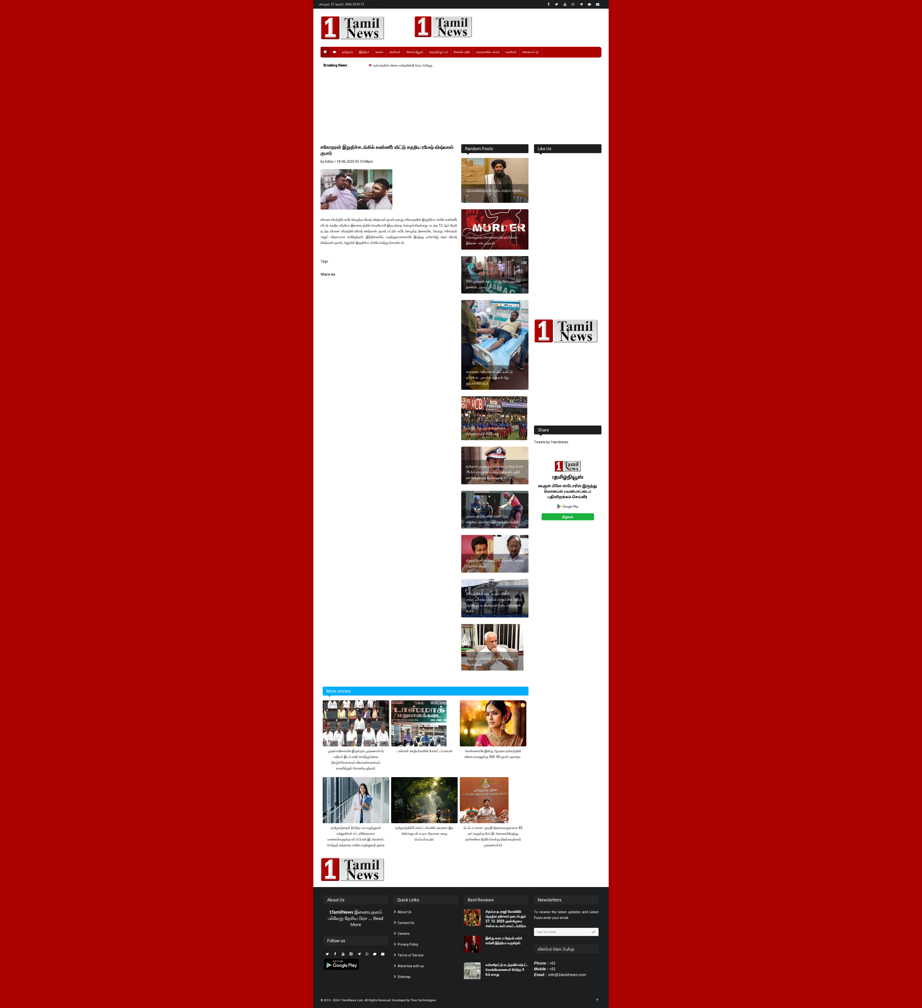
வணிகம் (511, 52)
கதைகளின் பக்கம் (488, 52)
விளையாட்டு (530, 52)
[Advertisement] (461, 107)
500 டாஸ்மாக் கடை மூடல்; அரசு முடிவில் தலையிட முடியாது (493, 284)
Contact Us (405, 923)
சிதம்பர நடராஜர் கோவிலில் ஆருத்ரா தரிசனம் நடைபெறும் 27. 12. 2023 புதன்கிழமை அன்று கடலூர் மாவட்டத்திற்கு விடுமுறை (505, 921)
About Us (404, 912)
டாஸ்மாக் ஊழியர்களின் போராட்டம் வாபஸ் (424, 751)
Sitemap (404, 977)
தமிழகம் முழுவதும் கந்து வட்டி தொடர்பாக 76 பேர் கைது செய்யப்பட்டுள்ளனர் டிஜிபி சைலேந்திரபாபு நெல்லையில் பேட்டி (494, 472)
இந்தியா (364, 52)
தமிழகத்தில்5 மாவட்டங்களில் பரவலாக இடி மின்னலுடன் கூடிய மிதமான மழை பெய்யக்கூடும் (424, 833)
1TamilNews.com (351, 1000)
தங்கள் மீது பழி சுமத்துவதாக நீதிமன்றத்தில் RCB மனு (486, 431)
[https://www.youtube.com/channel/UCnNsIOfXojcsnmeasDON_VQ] (505, 26)
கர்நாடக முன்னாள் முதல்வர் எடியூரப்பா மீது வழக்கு (492, 661)
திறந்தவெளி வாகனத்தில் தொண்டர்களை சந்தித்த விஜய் (494, 563)
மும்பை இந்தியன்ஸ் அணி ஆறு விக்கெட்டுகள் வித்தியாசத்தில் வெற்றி (492, 519)
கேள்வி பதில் (462, 52)
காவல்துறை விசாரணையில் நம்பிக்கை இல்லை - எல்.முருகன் (492, 240)
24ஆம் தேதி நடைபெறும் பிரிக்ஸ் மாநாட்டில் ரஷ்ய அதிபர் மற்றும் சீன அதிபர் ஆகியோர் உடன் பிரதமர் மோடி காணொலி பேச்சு (494, 602)
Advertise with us (410, 966)
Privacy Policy (407, 944)
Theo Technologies (423, 1000)
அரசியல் (394, 52)
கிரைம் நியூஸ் (414, 52)
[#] (567, 331)
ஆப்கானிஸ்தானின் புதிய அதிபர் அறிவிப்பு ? (494, 193)
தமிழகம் (347, 52)
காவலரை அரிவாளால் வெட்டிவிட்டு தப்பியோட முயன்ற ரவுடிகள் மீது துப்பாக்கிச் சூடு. (489, 377)
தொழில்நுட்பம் (438, 52)
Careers (403, 934)
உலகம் (379, 52)
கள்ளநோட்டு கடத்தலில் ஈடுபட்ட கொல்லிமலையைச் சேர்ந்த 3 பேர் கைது (506, 969)
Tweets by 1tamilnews (551, 442)
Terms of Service (410, 955)
